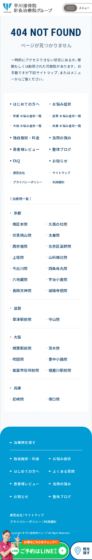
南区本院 (20, 224)
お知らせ (59, 161)
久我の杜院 (58, 224)
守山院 (54, 319)
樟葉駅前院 (22, 348)
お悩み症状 (62, 458)
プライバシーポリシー (27, 182)
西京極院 (20, 246)
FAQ (16, 161)
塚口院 (54, 399)
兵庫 (17, 388)
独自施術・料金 (26, 458)
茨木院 (54, 348)
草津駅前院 (22, 319)
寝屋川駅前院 (60, 370)
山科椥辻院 (58, 257)
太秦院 (54, 235)
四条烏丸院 (58, 268)
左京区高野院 (60, 246)
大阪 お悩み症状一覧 (27, 125)
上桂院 (18, 257)
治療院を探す (25, 442)
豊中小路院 (58, 359)
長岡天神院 (22, 290)
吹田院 (18, 359)
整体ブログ (61, 149)
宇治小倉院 (58, 279)
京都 (17, 213)
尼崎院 (18, 399)
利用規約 (58, 182)
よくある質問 (64, 471)
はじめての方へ (26, 104)
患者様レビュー (26, 149)
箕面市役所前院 (26, 370)
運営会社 (19, 172)
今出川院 (20, 268)
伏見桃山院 (22, 235)
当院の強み (61, 138)
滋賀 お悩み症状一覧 (66, 115)
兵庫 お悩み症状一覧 (66, 125)
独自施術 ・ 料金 (26, 138)
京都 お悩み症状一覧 (27, 115)
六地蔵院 (20, 279)
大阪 (17, 337)
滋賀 (17, 308)
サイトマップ (61, 172)
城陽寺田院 (58, 290)
